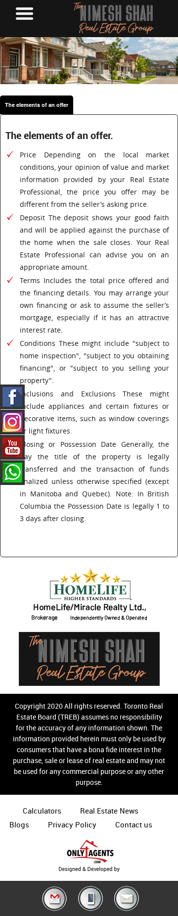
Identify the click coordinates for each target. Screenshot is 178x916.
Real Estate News (109, 811)
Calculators (42, 811)
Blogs (19, 824)
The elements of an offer (36, 104)
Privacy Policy (72, 824)
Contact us (133, 824)
